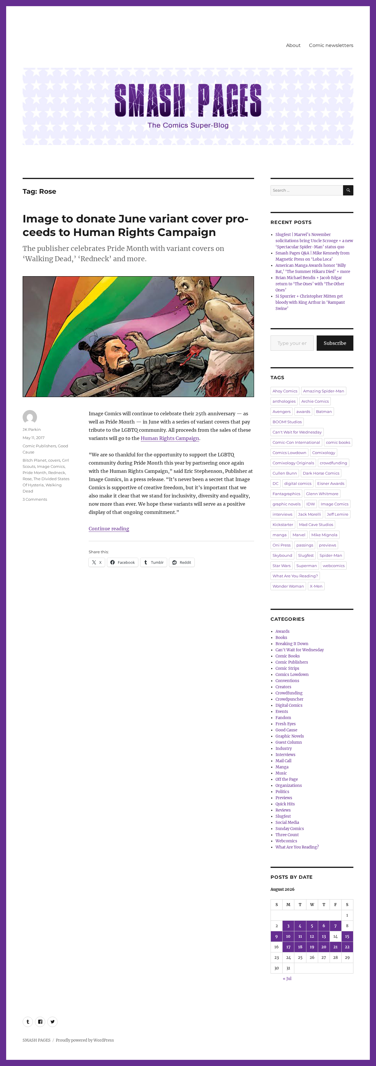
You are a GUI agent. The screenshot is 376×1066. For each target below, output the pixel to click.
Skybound (282, 555)
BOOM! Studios (287, 421)
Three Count (287, 834)
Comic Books (288, 656)
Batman (324, 411)
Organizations (289, 785)
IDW (310, 504)
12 (312, 936)
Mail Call (283, 760)
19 (312, 946)
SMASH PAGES (37, 1040)
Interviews (286, 754)
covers (54, 460)
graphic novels (287, 504)
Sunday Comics (290, 828)
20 (323, 946)
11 (300, 936)
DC (275, 483)
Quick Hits (285, 804)
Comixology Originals (293, 463)
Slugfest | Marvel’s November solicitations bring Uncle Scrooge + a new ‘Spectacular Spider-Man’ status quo (314, 240)
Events (282, 711)
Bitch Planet (34, 460)
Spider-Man (331, 555)
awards (303, 411)
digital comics (297, 483)
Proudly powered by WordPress (85, 1040)
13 (324, 936)
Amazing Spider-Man (323, 391)
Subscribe (335, 343)
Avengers (282, 411)
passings (304, 545)
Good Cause (286, 730)
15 (347, 936)
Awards (283, 631)
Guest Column (289, 742)
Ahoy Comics (285, 391)
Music (281, 773)
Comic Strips (287, 668)
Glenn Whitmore (322, 493)
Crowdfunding (289, 693)
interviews (282, 514)
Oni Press (282, 545)
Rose (27, 478)
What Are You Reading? (295, 576)
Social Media (287, 822)
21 (335, 946)
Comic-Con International (296, 442)
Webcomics (286, 841)
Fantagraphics (286, 493)
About (293, 45)
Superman (306, 565)
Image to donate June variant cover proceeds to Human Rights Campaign (136, 225)
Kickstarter (283, 524)
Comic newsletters (331, 45)
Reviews (283, 810)
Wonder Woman (288, 586)
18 (300, 946)
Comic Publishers (39, 445)
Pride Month (34, 472)
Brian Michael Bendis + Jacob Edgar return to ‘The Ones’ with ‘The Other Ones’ (310, 284)
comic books (338, 442)
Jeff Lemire (337, 514)
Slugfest (306, 555)
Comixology (323, 452)
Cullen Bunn (285, 473)
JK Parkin (32, 429)
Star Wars (282, 565)
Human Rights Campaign (170, 438)
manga (280, 534)
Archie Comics (315, 401)
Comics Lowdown (289, 452)
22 (347, 946)
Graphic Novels (290, 736)
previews (327, 545)
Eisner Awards (330, 483)
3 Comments (35, 499)
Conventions (287, 680)
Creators (283, 686)
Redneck (56, 472)
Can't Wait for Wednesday (297, 432)
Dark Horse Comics (321, 473)
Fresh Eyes (286, 723)
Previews (284, 797)
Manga (282, 767)
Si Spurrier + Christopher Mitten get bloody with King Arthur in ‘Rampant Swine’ (310, 302)
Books (281, 637)
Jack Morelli (309, 514)
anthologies (284, 401)
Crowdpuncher (289, 699)
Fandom (283, 717)
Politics (282, 791)
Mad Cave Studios (316, 524)
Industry (284, 748)
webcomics (334, 565)
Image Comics (51, 466)
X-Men (316, 586)
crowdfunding (333, 463)
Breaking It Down (292, 643)
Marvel (299, 534)
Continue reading (109, 529)
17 (288, 946)
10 (288, 936)
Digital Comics (289, 705)
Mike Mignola (324, 534)
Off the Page (287, 779)
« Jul (287, 978)
